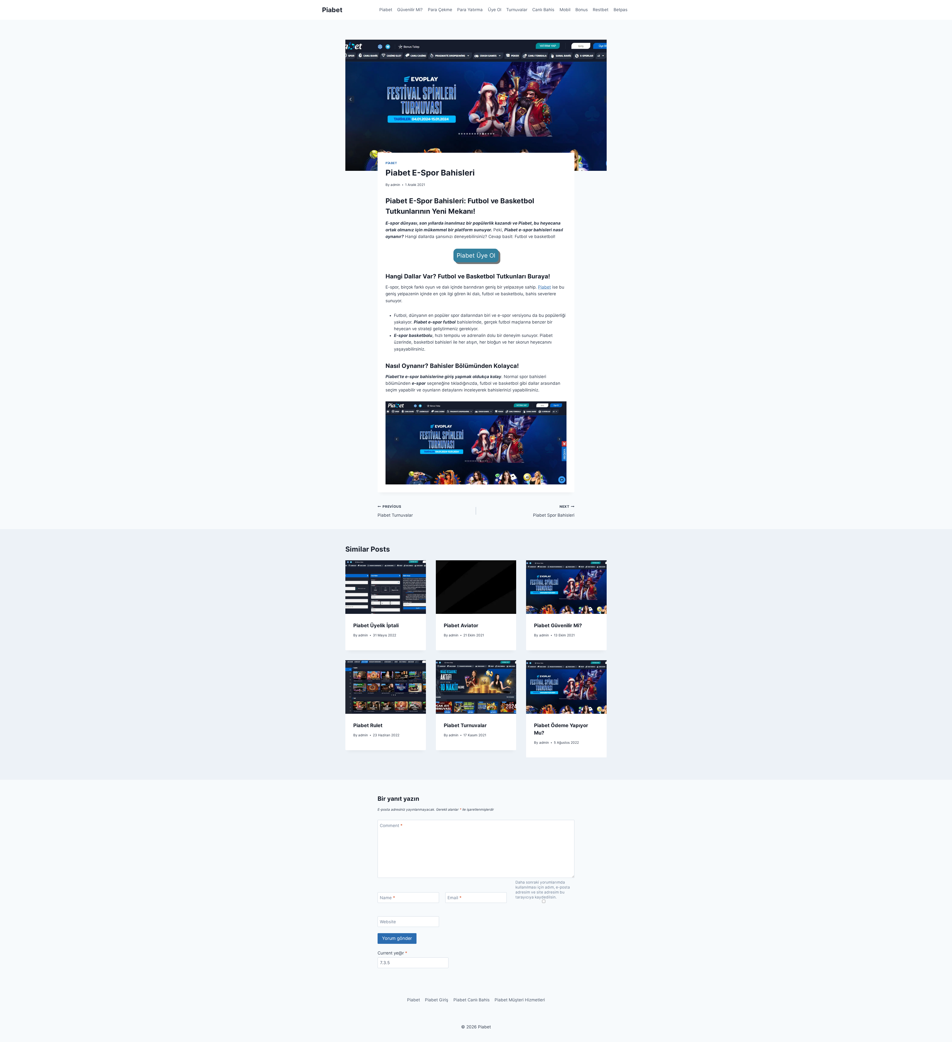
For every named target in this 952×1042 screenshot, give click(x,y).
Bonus (581, 9)
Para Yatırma (470, 9)
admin (395, 185)
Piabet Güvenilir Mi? (558, 625)
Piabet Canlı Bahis (471, 999)
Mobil (565, 9)
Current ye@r (392, 953)
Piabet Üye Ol (476, 255)
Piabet (385, 9)
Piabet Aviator (461, 625)
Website (388, 921)
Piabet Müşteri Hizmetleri (520, 999)
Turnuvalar (516, 9)
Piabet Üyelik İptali (376, 625)
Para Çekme (440, 9)
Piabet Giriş (436, 999)
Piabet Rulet (368, 725)
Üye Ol (494, 9)
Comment (391, 825)
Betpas (620, 9)
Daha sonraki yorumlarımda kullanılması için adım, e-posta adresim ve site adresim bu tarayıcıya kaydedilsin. (542, 889)
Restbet (600, 9)
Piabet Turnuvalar (395, 511)
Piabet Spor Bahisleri (553, 511)
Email (454, 897)
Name (387, 897)
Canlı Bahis (543, 9)
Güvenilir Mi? (410, 9)
